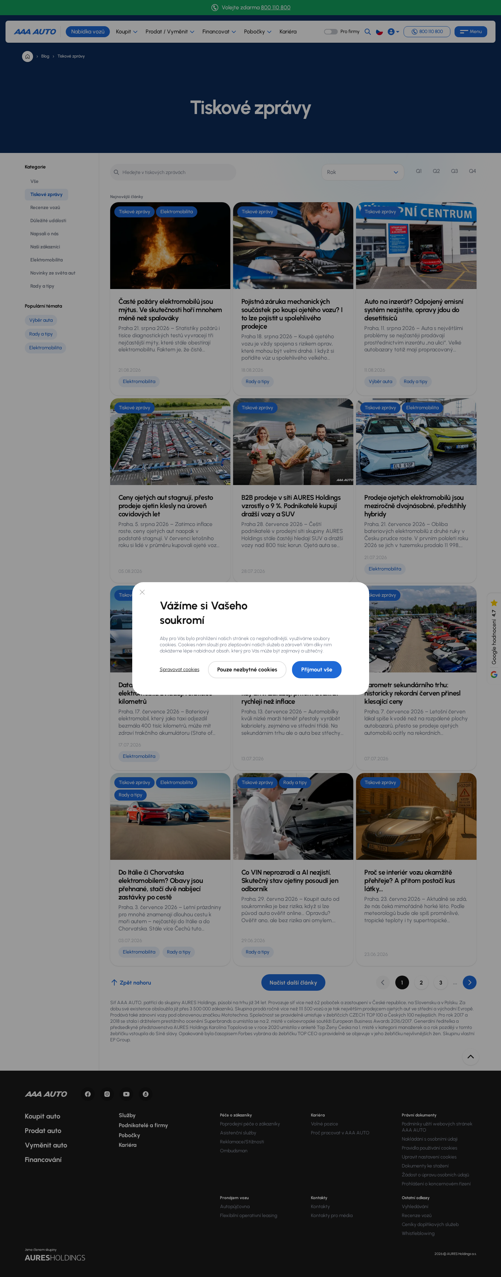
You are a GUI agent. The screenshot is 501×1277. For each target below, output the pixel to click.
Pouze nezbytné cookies (247, 669)
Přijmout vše (316, 669)
